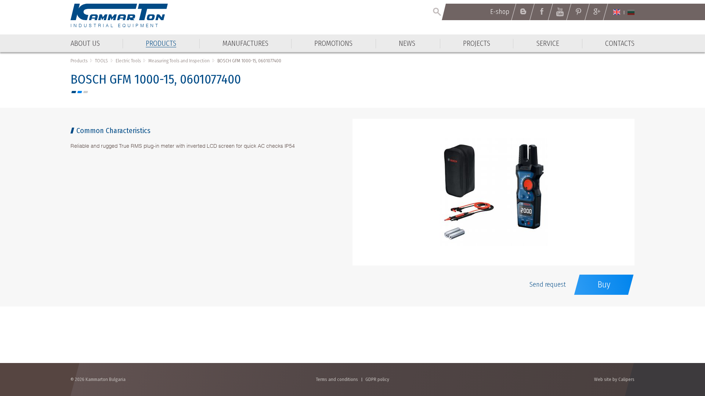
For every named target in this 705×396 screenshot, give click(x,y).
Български (631, 12)
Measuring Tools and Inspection (179, 60)
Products (78, 60)
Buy (603, 284)
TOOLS (101, 60)
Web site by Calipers (614, 379)
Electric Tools (128, 60)
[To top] (681, 351)
